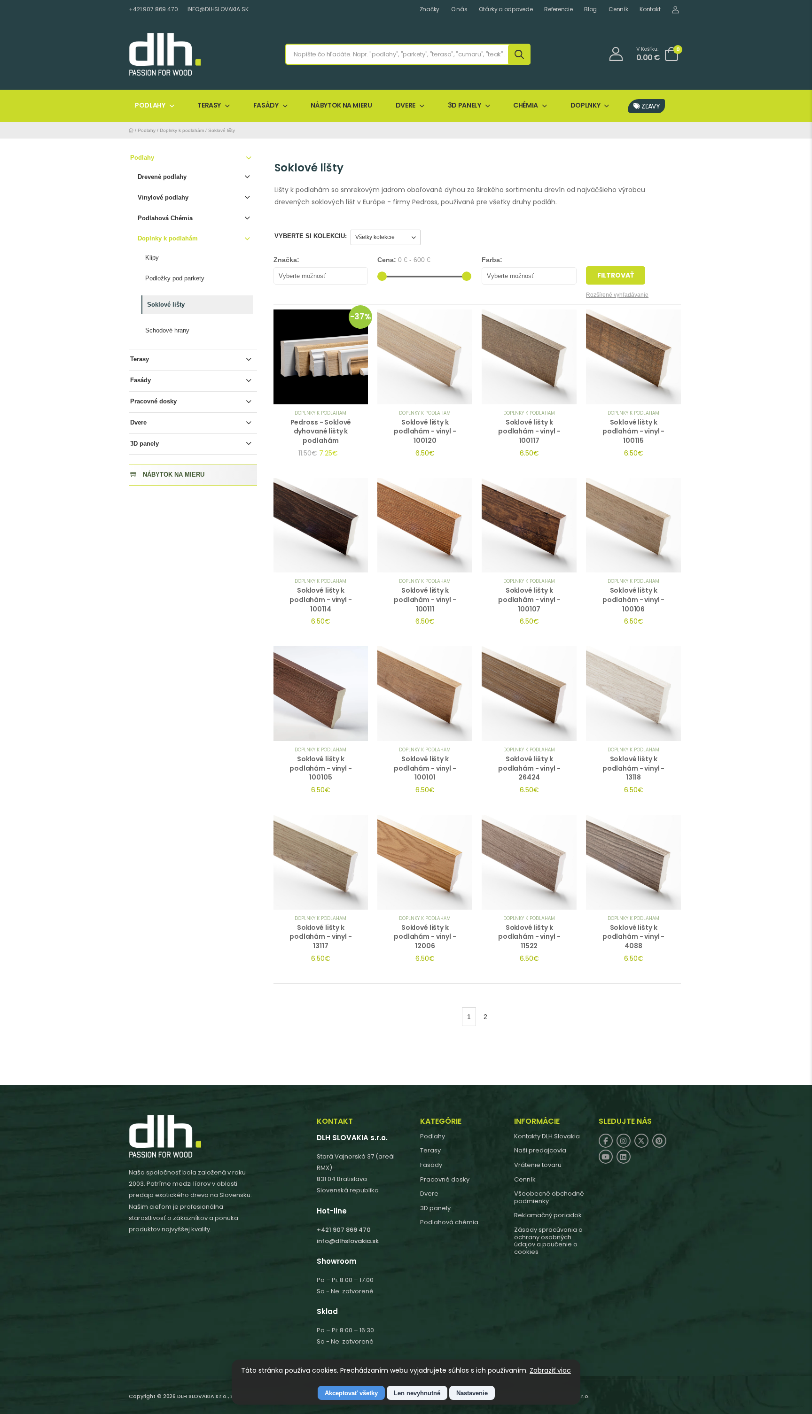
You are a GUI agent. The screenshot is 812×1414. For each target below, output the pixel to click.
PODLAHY (150, 105)
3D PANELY (464, 105)
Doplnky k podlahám (182, 130)
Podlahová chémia (449, 1222)
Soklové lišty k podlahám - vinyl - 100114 (320, 599)
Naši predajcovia (540, 1150)
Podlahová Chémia (165, 218)
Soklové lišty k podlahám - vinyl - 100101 (425, 768)
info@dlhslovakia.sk (348, 1240)
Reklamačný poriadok (548, 1215)
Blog (590, 9)
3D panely (144, 443)
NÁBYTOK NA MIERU (341, 105)
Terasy (139, 359)
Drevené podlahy (162, 176)
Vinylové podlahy (163, 197)
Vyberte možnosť (302, 275)
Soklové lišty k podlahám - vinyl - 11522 (529, 936)
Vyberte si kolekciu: (310, 236)
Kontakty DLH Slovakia (547, 1136)
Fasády (140, 380)
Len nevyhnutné (417, 1393)
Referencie (558, 9)
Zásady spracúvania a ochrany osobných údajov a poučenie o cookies (548, 1240)
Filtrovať (615, 275)
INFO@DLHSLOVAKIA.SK (218, 9)
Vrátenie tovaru (538, 1164)
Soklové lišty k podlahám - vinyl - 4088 (633, 936)
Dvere (138, 422)
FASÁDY (266, 105)
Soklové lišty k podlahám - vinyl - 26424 (529, 768)
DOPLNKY (585, 105)
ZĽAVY (650, 106)
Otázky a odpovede (505, 9)
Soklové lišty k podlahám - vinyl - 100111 (425, 599)
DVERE (405, 105)
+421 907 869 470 (153, 9)
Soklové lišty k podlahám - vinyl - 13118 (633, 768)
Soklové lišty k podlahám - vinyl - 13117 (320, 936)
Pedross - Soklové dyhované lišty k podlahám (320, 431)
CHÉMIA (525, 105)
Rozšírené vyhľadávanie (617, 295)
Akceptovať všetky (351, 1393)
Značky (429, 9)
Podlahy (147, 130)
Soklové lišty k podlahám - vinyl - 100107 (529, 599)
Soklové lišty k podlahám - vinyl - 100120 (425, 431)
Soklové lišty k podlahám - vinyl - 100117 (529, 431)
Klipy (152, 257)
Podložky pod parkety (174, 278)
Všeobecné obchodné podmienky (549, 1197)
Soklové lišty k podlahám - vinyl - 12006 (425, 936)
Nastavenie (472, 1393)
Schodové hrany (167, 330)
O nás (459, 9)
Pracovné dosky (153, 401)
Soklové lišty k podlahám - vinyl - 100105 (320, 768)
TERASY (209, 105)
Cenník (618, 9)
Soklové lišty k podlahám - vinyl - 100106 (633, 599)
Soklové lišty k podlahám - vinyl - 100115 (633, 431)
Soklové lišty (221, 130)
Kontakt (650, 9)
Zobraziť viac (550, 1370)
